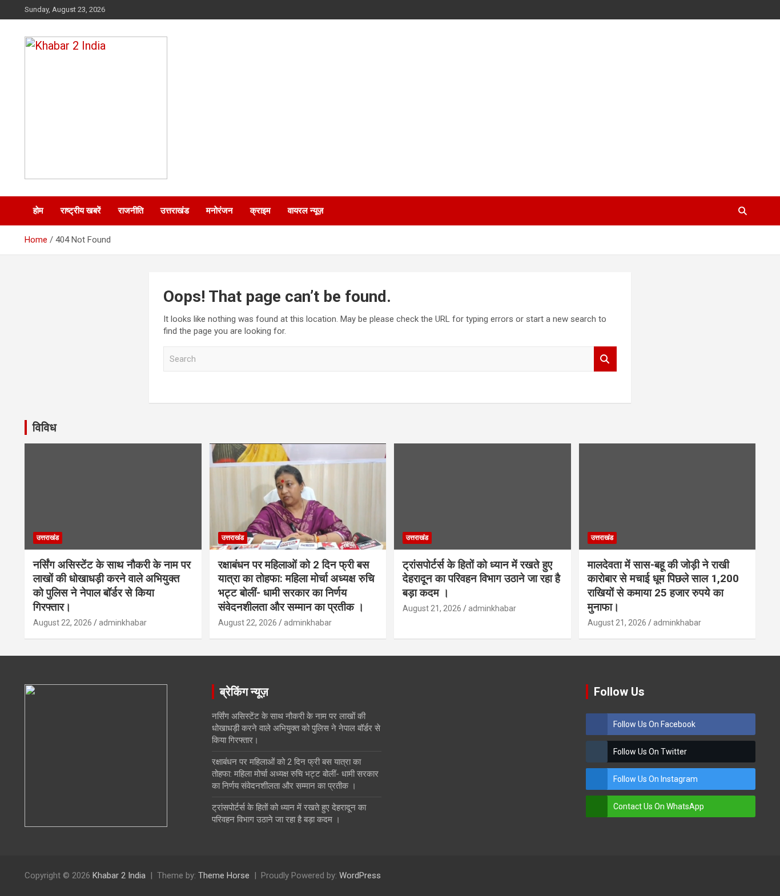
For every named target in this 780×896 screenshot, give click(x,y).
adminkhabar (123, 622)
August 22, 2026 (62, 622)
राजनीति (130, 210)
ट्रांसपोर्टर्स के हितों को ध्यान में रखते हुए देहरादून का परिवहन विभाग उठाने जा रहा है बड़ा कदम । (481, 578)
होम (38, 210)
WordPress (360, 875)
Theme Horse (224, 875)
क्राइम (260, 210)
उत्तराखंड (174, 210)
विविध (45, 427)
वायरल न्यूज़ (306, 210)
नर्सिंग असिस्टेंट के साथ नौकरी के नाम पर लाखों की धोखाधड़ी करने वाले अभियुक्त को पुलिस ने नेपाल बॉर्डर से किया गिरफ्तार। (112, 586)
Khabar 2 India (119, 875)
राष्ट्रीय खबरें (81, 210)
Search (605, 359)
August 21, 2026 (432, 608)
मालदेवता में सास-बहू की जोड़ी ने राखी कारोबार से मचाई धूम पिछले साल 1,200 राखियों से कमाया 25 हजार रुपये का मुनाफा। (663, 586)
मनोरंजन (219, 210)
